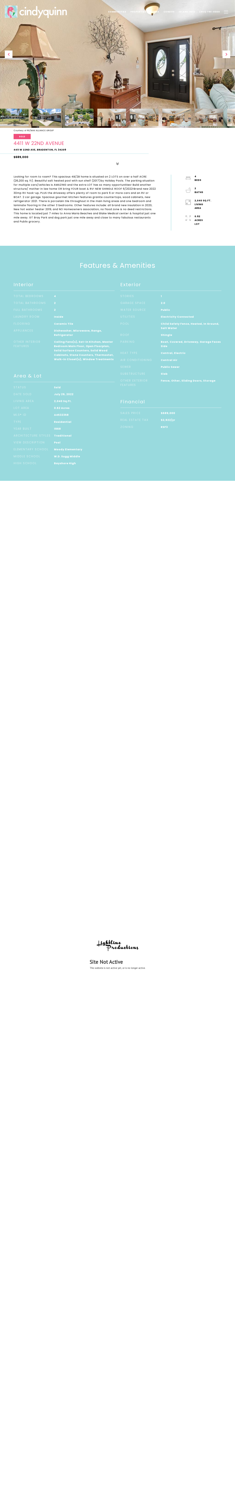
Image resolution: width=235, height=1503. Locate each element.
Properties (138, 11)
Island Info (187, 11)
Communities (117, 11)
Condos (169, 11)
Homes (154, 11)
